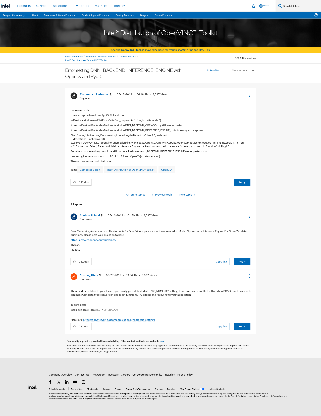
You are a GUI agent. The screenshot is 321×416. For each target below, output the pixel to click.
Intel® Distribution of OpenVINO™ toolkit (130, 169)
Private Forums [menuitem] (162, 15)
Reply (242, 182)
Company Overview (60, 374)
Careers (125, 374)
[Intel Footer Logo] (32, 387)
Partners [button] (100, 6)
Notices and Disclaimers (109, 395)
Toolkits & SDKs (127, 56)
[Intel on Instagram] (83, 382)
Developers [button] (81, 6)
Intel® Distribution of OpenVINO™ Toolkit (86, 60)
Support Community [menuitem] (14, 15)
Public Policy (185, 374)
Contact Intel (82, 374)
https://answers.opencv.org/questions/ (93, 240)
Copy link (221, 261)
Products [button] (24, 6)
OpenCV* (166, 169)
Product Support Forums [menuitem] (94, 15)
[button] (249, 95)
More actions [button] (239, 70)
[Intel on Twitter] (59, 382)
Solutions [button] (60, 6)
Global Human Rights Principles (254, 395)
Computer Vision (90, 169)
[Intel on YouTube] (75, 382)
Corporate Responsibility (147, 374)
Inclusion (170, 374)
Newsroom (98, 374)
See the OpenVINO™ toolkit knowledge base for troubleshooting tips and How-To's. (160, 50)
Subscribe (213, 70)
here (162, 341)
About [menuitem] (35, 15)
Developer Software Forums (101, 56)
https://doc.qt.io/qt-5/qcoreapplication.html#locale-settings (119, 320)
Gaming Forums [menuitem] (124, 15)
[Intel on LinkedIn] (67, 382)
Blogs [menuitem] (143, 15)
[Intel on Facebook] (50, 382)
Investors (113, 374)
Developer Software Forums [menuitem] (58, 15)
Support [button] (42, 6)
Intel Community (74, 56)
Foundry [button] (119, 6)
